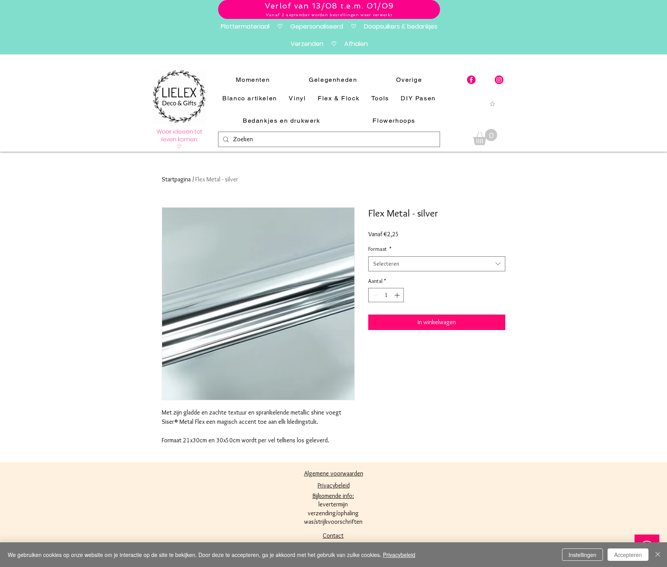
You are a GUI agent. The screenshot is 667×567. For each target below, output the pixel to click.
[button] (485, 137)
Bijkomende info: (333, 495)
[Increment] (398, 295)
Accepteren (628, 555)
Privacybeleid (399, 555)
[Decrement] (374, 295)
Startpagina (176, 179)
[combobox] (436, 263)
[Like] (471, 80)
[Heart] (499, 80)
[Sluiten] (657, 554)
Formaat (379, 248)
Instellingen (582, 555)
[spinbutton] (386, 295)
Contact (333, 535)
